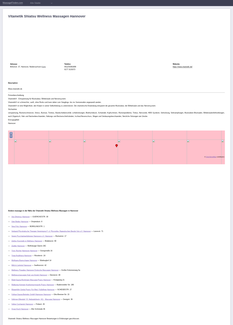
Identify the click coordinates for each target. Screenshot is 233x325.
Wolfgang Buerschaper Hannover (24, 260)
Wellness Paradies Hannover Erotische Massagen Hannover (35, 270)
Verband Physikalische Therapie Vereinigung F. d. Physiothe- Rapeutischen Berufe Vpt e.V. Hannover (51, 231)
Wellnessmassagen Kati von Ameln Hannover (29, 275)
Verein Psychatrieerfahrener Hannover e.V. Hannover (32, 236)
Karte (44, 67)
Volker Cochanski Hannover (22, 304)
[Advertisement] (89, 38)
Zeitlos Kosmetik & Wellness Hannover (26, 241)
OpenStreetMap (211, 157)
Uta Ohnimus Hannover (20, 217)
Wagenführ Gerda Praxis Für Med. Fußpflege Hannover (32, 290)
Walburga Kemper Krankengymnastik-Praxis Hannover (32, 285)
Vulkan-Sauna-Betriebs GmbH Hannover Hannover (31, 294)
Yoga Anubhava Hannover (21, 256)
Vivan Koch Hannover (19, 309)
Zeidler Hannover (18, 246)
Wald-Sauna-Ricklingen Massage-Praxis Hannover (31, 280)
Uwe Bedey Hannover (19, 222)
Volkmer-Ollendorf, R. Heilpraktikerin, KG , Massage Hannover (35, 299)
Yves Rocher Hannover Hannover (24, 251)
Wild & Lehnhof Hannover (21, 265)
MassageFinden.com (13, 3)
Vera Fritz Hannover (19, 226)
